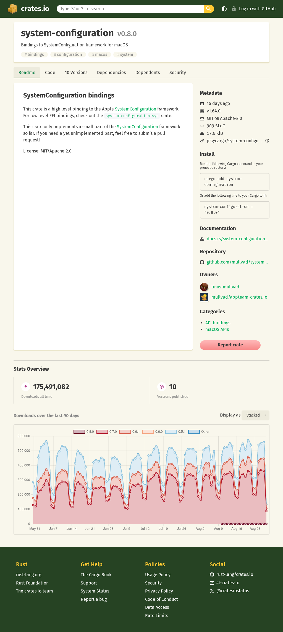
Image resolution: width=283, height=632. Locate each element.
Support (89, 583)
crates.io (35, 8)
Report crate (230, 344)
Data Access (157, 607)
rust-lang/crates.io (231, 574)
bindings (34, 54)
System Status (95, 591)
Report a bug (94, 599)
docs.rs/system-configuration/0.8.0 (238, 238)
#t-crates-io (225, 582)
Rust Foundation (32, 583)
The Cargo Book (96, 574)
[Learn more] (267, 141)
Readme (27, 72)
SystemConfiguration (135, 109)
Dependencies (111, 72)
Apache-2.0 (231, 118)
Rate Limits (156, 615)
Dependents (147, 72)
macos (99, 54)
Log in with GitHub (257, 8)
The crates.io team (34, 591)
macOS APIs (217, 329)
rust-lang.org (28, 574)
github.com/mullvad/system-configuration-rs (238, 262)
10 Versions (76, 72)
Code (50, 72)
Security (177, 72)
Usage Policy (158, 574)
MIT (210, 118)
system (125, 54)
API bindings (217, 322)
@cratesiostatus (229, 590)
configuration (68, 54)
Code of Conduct (161, 599)
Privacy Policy (159, 591)
